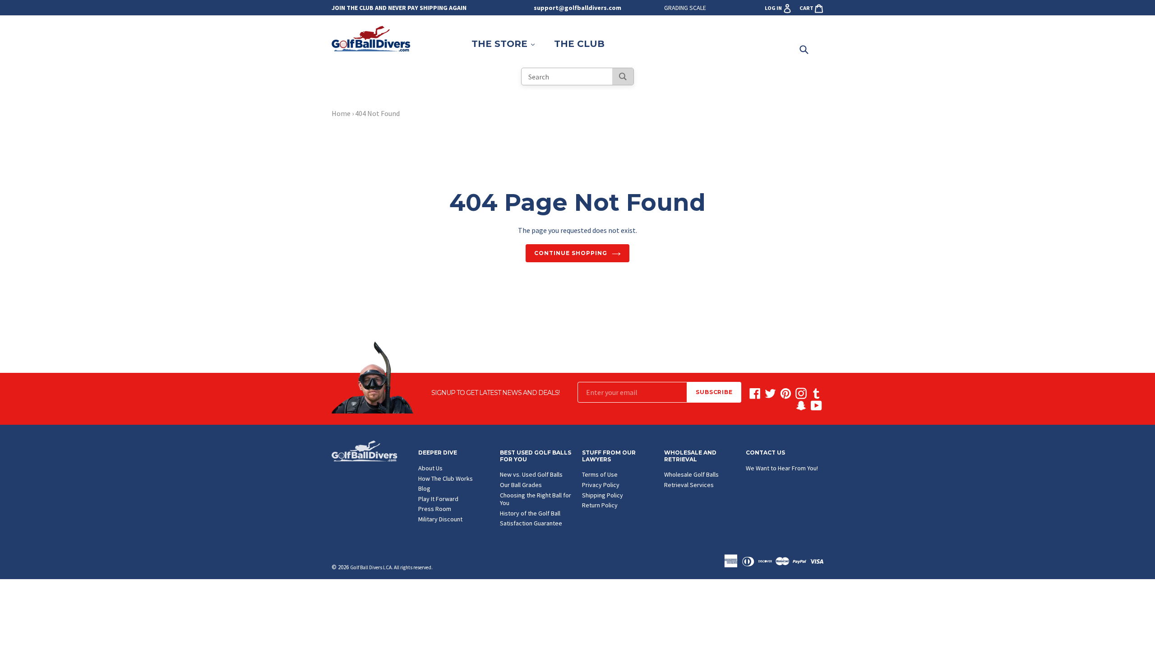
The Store (507, 43)
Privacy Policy (600, 485)
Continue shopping (570, 253)
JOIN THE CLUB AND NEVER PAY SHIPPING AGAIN (399, 8)
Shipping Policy (602, 495)
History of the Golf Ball (530, 513)
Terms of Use (600, 474)
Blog (424, 488)
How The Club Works (445, 478)
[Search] (622, 76)
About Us (430, 468)
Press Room (434, 509)
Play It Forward (438, 499)
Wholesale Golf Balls (691, 474)
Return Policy (600, 505)
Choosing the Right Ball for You (535, 499)
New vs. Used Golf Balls (531, 474)
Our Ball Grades (521, 485)
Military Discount (440, 519)
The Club (579, 43)
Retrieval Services (689, 485)
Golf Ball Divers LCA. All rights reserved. (391, 567)
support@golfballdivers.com (577, 8)
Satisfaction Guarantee (531, 523)
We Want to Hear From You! (782, 468)
